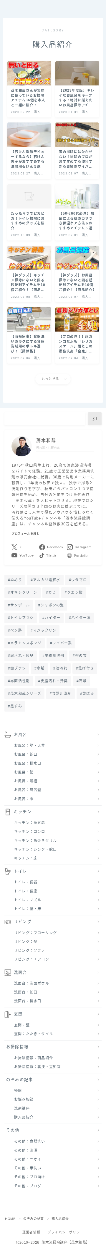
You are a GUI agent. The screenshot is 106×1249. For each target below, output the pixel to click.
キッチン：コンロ (29, 832)
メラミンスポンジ (26, 643)
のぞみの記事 (19, 1079)
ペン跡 (16, 630)
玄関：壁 (22, 1025)
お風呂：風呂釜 (27, 790)
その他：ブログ (27, 1186)
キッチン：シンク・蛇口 (35, 850)
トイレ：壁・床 (27, 909)
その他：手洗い (27, 1168)
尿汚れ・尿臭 (22, 656)
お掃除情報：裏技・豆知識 (37, 1067)
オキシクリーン (23, 593)
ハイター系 (81, 618)
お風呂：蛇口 (25, 754)
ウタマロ (79, 580)
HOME (10, 1219)
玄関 (18, 1014)
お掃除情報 (17, 1047)
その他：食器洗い (29, 1141)
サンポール (20, 605)
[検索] (95, 418)
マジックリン (44, 630)
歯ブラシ (18, 668)
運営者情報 (31, 1232)
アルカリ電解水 (46, 580)
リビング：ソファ (29, 951)
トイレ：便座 (25, 891)
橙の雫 (81, 656)
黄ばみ (89, 694)
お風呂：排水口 (27, 763)
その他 (13, 1130)
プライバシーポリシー (66, 1232)
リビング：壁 (25, 942)
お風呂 (20, 734)
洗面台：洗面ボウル (31, 983)
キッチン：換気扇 (29, 823)
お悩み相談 (24, 1099)
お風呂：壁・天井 (29, 746)
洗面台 (20, 972)
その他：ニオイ (27, 1159)
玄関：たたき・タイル (33, 1034)
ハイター (52, 618)
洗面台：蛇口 (25, 992)
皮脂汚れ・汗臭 (54, 681)
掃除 (18, 1091)
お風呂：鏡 (24, 772)
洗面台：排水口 (27, 1001)
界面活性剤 (20, 681)
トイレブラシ (22, 618)
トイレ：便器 (25, 882)
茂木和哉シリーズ (25, 694)
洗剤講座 (22, 1109)
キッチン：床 (25, 858)
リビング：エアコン (31, 959)
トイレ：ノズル (27, 900)
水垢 (40, 668)
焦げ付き (86, 668)
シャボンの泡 (52, 605)
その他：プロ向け (29, 1177)
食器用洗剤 (62, 694)
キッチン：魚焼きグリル (35, 841)
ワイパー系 (62, 643)
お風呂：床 (24, 799)
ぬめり (16, 580)
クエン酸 (75, 593)
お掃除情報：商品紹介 (33, 1058)
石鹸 (83, 681)
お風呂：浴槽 (25, 781)
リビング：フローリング (35, 933)
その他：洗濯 (25, 1151)
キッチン (23, 812)
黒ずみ (16, 706)
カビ (52, 593)
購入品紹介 (24, 1117)
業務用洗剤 (54, 656)
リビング (23, 921)
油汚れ (61, 668)
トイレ (20, 871)
